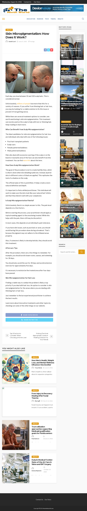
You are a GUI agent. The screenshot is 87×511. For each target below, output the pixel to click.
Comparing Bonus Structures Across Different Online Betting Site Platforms (70, 177)
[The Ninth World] (16, 10)
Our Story (37, 2)
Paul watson (35, 438)
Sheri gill (37, 401)
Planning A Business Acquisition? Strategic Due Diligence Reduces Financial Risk (71, 75)
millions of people (23, 104)
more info (26, 160)
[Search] (83, 19)
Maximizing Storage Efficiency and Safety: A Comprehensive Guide (70, 152)
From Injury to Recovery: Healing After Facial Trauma (42, 396)
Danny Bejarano (36, 471)
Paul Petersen (65, 134)
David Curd (12, 41)
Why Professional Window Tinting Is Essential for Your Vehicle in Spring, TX (71, 103)
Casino (64, 170)
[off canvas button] (3, 19)
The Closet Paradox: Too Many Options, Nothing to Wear (71, 50)
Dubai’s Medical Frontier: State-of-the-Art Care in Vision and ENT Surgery (42, 462)
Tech (47, 19)
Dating (64, 202)
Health (60, 19)
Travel (53, 19)
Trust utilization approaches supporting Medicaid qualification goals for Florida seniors (42, 430)
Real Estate (66, 121)
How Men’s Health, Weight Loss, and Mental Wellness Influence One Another (43, 362)
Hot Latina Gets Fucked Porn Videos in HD (70, 206)
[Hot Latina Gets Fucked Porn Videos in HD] (72, 200)
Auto (64, 98)
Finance (65, 69)
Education (31, 19)
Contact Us (27, 2)
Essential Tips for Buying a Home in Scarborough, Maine (71, 127)
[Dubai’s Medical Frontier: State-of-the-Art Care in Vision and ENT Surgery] (15, 468)
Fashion (40, 19)
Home (64, 147)
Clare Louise (65, 83)
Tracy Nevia (38, 368)
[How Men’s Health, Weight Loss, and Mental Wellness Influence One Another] (15, 369)
